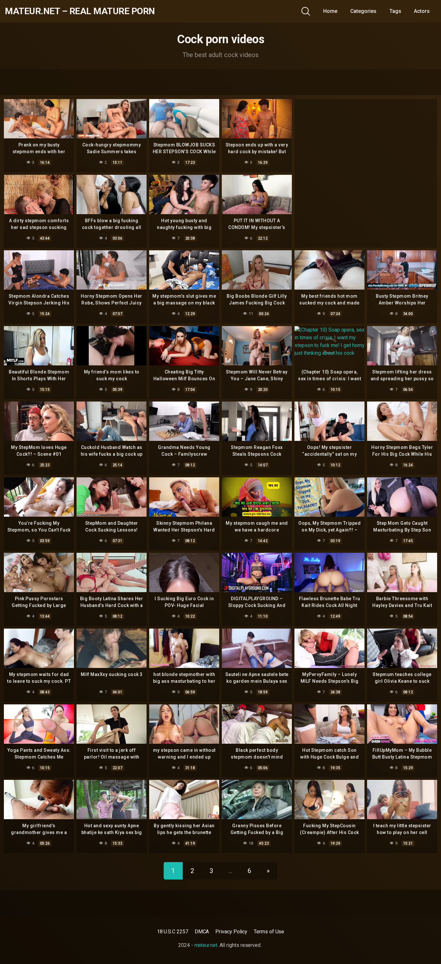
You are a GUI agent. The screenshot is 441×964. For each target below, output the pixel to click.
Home (330, 11)
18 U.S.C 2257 (172, 932)
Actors (422, 11)
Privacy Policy (231, 932)
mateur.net (205, 945)
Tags (395, 11)
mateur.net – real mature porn (80, 11)
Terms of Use (269, 932)
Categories (363, 11)
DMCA (202, 932)
